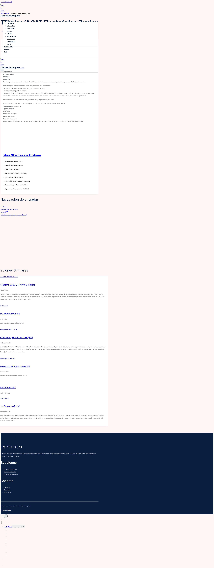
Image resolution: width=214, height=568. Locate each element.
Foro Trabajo (11, 28)
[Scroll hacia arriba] (2, 516)
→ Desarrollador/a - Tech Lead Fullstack (15, 185)
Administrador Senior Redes (9, 208)
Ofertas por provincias (11, 474)
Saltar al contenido (6, 2)
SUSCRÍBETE (7, 56)
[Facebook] (2, 510)
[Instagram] (7, 510)
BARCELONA (8, 47)
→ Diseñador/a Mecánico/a (11, 169)
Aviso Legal (7, 492)
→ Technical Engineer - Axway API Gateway (16, 181)
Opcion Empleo (11, 36)
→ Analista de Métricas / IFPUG (12, 162)
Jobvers (9, 34)
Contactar (7, 490)
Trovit (9, 44)
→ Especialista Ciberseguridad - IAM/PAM (16, 189)
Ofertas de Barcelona (10, 469)
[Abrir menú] (2, 70)
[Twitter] (4, 510)
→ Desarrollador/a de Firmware (13, 165)
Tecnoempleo (11, 41)
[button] (1, 519)
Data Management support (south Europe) (14, 214)
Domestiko (10, 23)
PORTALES (8, 527)
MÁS (5, 52)
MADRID (7, 49)
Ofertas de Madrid (10, 472)
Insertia (9, 31)
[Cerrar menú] (1, 522)
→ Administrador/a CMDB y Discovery (15, 173)
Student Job (11, 39)
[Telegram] (9, 510)
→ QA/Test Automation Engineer (13, 177)
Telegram (7, 487)
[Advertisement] (49, 138)
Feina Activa (11, 26)
